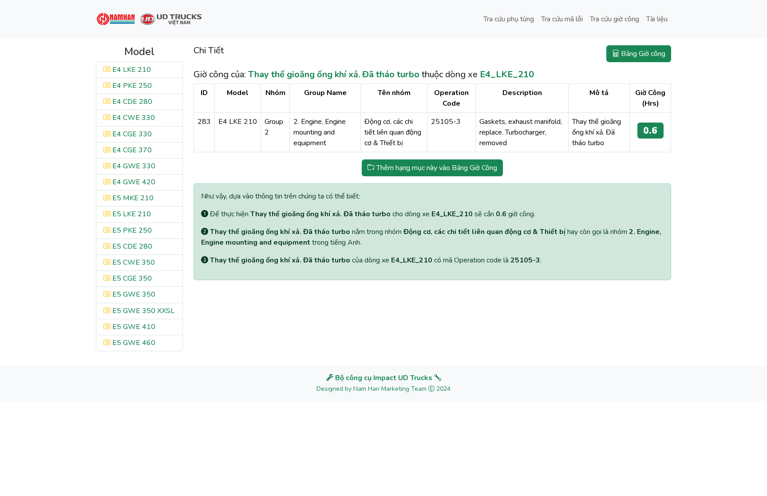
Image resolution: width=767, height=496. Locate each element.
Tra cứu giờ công (614, 19)
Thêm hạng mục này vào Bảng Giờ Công (436, 168)
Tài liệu (657, 19)
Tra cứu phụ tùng (508, 19)
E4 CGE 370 (131, 150)
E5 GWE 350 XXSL (142, 311)
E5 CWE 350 (133, 262)
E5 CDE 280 (131, 246)
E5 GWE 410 (133, 327)
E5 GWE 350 (133, 294)
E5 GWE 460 (133, 343)
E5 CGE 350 (131, 278)
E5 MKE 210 (132, 198)
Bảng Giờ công (642, 54)
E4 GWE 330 (133, 166)
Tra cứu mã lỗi (562, 19)
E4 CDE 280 (131, 102)
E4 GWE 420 (133, 182)
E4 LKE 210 (131, 70)
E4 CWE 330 (133, 118)
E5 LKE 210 (131, 214)
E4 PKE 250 (131, 86)
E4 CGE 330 (131, 134)
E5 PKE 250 (131, 230)
